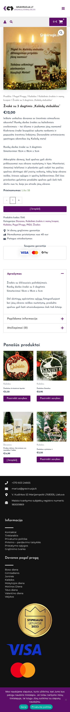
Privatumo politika (16, 538)
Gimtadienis (12, 573)
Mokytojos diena (14, 583)
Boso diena (11, 569)
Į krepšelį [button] (12, 460)
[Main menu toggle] (63, 8)
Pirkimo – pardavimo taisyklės (23, 542)
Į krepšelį (35, 209)
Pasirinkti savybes (17, 398)
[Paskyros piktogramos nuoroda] (4, 21)
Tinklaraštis (11, 535)
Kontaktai (10, 532)
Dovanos (20, 221)
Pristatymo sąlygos (16, 545)
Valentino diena (14, 593)
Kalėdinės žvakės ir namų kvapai (42, 221)
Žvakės (36, 225)
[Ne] (65, 699)
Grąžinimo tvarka (15, 549)
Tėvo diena (11, 589)
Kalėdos (32, 96)
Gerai (24, 707)
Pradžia (7, 96)
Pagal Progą (19, 96)
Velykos (9, 596)
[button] (11, 22)
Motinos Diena (13, 586)
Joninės (9, 576)
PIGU (29, 225)
